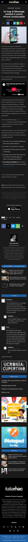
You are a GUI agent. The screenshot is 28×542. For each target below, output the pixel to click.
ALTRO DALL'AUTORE (19, 266)
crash (10, 217)
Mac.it (22, 537)
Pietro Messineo (10, 19)
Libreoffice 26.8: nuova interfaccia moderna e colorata (13, 381)
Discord (14, 537)
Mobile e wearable (11, 8)
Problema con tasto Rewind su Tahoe (12, 389)
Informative (23, 540)
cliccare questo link (8, 166)
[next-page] (5, 291)
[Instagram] (11, 526)
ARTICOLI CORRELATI (8, 266)
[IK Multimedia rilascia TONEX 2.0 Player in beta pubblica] (5, 285)
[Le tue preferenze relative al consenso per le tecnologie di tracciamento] (26, 406)
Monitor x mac (5, 392)
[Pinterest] (21, 23)
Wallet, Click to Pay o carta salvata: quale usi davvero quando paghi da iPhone (16, 272)
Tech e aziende (17, 8)
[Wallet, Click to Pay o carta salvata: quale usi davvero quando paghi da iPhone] (5, 271)
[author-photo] (14, 241)
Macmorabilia (4, 536)
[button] (2, 2)
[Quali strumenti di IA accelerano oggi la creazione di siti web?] (4, 471)
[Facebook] (8, 23)
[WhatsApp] (17, 23)
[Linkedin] (15, 527)
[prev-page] (2, 291)
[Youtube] (17, 530)
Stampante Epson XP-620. (8, 385)
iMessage (18, 217)
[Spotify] (23, 527)
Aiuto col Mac (15, 376)
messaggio (4, 219)
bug (6, 217)
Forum (10, 536)
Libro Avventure (8, 537)
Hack (14, 217)
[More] (24, 23)
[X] (11, 23)
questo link (15, 502)
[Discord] (4, 527)
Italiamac (10, 316)
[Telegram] (14, 23)
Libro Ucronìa (22, 536)
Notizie (18, 537)
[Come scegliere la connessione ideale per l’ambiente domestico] (5, 278)
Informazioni (15, 536)
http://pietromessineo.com (14, 245)
